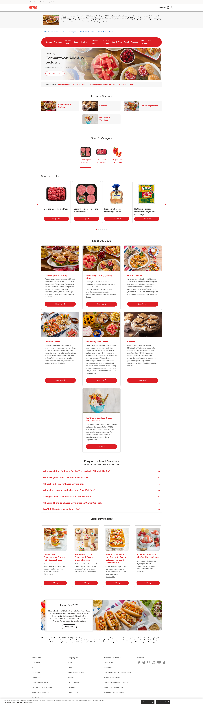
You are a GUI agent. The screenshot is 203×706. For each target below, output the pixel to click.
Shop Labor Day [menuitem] (64, 84)
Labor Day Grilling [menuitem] (125, 84)
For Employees (73, 682)
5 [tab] (104, 229)
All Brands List (37, 697)
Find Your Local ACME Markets (43, 687)
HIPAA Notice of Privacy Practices (116, 682)
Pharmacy (46, 2)
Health (39, 2)
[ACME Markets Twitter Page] (144, 663)
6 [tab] (106, 229)
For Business (55, 2)
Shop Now (60, 219)
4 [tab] (102, 229)
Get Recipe (59, 583)
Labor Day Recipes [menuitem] (94, 84)
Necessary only (148, 702)
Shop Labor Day (55, 73)
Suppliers (71, 677)
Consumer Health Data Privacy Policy (117, 672)
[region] (101, 702)
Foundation (72, 687)
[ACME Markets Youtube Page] (159, 663)
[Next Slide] (165, 204)
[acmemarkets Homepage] (33, 7)
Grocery (32, 2)
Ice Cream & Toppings (110, 119)
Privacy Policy (109, 667)
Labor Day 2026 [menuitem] (78, 84)
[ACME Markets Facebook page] (139, 663)
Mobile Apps (36, 677)
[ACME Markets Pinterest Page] (149, 663)
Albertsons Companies (76, 672)
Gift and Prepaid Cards (40, 682)
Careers (70, 667)
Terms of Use (108, 662)
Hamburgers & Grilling (68, 105)
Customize (7, 703)
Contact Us (36, 662)
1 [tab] (96, 229)
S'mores (103, 105)
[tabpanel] (56, 202)
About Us (71, 662)
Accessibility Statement (112, 677)
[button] (164, 7)
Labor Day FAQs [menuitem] (109, 84)
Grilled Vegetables (150, 105)
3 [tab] (100, 229)
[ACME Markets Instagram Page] (154, 663)
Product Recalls (73, 692)
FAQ (33, 667)
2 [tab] (98, 229)
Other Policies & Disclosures (114, 692)
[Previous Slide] (38, 204)
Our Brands (36, 672)
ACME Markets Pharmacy (41, 692)
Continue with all (163, 702)
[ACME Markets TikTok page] (164, 663)
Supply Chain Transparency (113, 687)
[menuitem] (48, 42)
